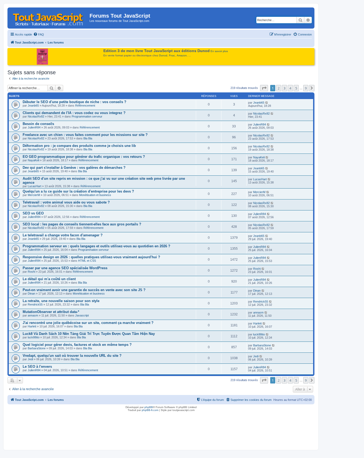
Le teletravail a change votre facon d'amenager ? (63, 235)
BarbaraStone (37, 348)
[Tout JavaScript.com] (49, 17)
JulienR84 (34, 127)
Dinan (31, 293)
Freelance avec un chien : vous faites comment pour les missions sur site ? (85, 135)
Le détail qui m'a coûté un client (49, 279)
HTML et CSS (87, 260)
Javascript (82, 315)
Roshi (31, 271)
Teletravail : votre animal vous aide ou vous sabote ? (66, 202)
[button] (264, 88)
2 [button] (279, 88)
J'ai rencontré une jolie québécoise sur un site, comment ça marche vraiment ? (88, 323)
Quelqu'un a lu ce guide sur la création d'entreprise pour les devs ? (78, 191)
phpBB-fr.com (150, 410)
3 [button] (284, 88)
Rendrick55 (35, 304)
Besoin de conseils (38, 124)
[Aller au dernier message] (267, 102)
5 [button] (296, 88)
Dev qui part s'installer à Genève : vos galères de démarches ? (74, 168)
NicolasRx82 (36, 116)
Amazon (182, 55)
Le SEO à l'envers (37, 367)
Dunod (163, 55)
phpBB (148, 407)
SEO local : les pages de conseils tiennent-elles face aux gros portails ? (82, 224)
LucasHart (34, 186)
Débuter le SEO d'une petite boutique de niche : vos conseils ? (74, 102)
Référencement (85, 105)
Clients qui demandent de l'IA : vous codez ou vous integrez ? (74, 113)
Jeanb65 (33, 105)
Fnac (172, 55)
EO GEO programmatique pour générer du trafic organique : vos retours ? (84, 157)
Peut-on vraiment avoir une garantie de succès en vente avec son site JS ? (84, 290)
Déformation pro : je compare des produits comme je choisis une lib (79, 146)
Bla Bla (87, 138)
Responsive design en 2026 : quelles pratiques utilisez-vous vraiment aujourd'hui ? (91, 257)
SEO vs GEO (33, 213)
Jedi (30, 359)
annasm (33, 315)
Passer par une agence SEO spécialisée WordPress (65, 268)
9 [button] (306, 88)
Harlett (32, 326)
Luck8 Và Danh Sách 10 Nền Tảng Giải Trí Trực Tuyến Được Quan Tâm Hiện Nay (89, 334)
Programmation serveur (87, 116)
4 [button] (290, 88)
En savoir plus (219, 51)
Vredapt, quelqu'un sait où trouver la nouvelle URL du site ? (72, 356)
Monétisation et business (95, 195)
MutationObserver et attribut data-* (51, 312)
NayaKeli (33, 160)
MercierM (34, 195)
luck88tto (33, 337)
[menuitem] (38, 34)
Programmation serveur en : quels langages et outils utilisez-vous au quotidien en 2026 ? (96, 246)
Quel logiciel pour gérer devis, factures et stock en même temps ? (77, 345)
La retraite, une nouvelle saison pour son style (61, 301)
